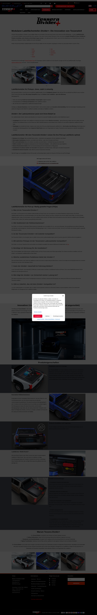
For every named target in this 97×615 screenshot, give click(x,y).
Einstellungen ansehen (58, 316)
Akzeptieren (37, 316)
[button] (63, 295)
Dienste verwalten (38, 311)
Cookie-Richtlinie (40, 319)
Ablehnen (47, 316)
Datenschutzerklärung (49, 319)
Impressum (57, 319)
